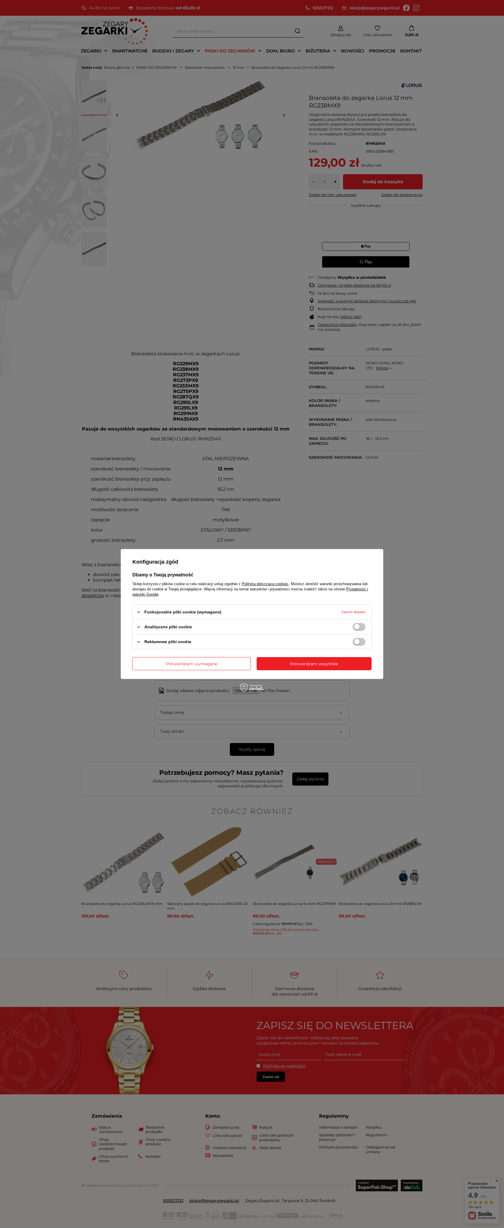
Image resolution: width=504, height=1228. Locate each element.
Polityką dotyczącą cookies (265, 584)
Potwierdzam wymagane (191, 663)
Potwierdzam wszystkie (314, 663)
